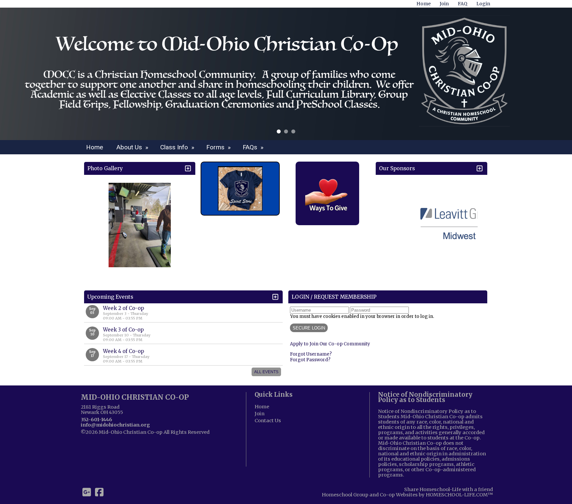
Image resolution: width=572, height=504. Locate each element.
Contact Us (268, 421)
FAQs (254, 147)
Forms (219, 147)
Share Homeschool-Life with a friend (448, 489)
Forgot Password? (310, 360)
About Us (133, 147)
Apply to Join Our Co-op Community (330, 344)
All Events (266, 372)
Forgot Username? (311, 354)
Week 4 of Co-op (123, 351)
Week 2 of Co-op (123, 308)
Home (94, 147)
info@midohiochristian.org (115, 425)
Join (259, 414)
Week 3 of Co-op (123, 330)
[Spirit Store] (240, 189)
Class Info (178, 147)
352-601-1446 (96, 420)
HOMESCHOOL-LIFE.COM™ (459, 495)
